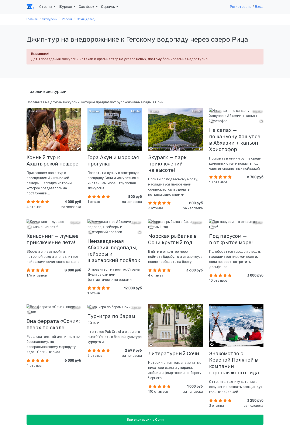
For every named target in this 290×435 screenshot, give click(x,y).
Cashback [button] (87, 7)
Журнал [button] (66, 7)
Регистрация (241, 7)
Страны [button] (46, 7)
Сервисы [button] (108, 7)
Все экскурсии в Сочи (145, 420)
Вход (259, 7)
